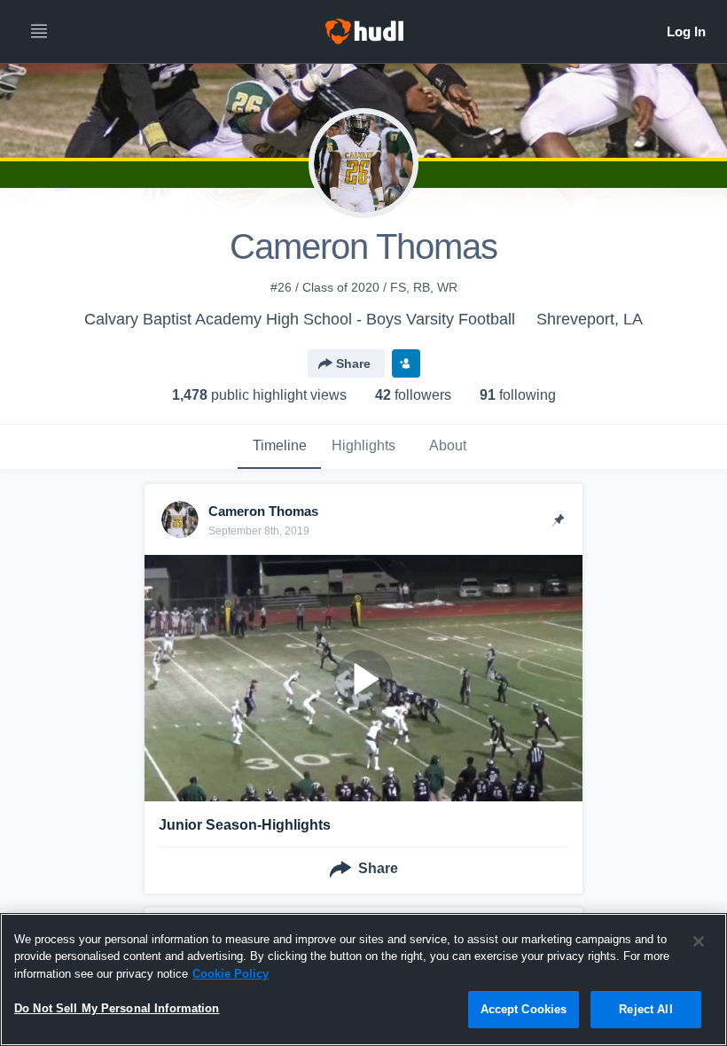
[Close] (698, 941)
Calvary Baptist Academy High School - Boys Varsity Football (299, 319)
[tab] (279, 447)
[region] (363, 979)
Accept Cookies (524, 1009)
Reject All (645, 1009)
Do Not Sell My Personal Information (117, 1008)
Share (353, 363)
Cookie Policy (230, 973)
